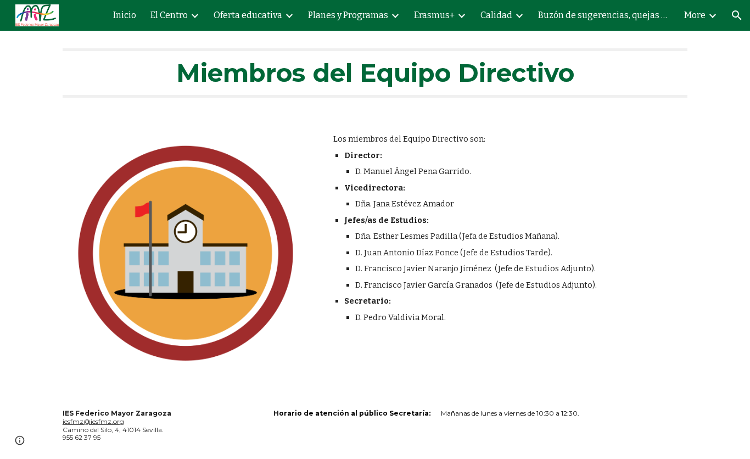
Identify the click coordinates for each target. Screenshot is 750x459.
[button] (737, 15)
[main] (375, 73)
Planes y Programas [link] (348, 15)
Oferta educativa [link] (248, 15)
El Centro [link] (169, 15)
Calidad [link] (496, 15)
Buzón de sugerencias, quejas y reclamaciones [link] (604, 15)
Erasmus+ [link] (434, 15)
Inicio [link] (124, 15)
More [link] (695, 15)
